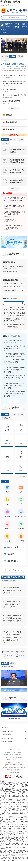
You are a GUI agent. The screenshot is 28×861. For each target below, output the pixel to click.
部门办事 (20, 414)
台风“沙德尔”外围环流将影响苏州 (14, 206)
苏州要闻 (12, 56)
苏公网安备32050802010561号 (15, 765)
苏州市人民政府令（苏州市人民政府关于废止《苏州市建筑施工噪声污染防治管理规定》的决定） (14, 314)
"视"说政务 (5, 143)
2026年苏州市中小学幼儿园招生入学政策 (17, 171)
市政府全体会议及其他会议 (17, 283)
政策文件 (6, 299)
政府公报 (15, 268)
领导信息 (14, 299)
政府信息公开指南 (7, 266)
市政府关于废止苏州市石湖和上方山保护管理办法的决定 (14, 326)
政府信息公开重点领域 (10, 280)
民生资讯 (20, 139)
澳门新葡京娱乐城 (10, 1)
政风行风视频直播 (7, 667)
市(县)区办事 (6, 418)
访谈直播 (12, 663)
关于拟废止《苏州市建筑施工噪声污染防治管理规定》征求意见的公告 (12, 590)
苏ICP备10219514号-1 (13, 760)
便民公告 (12, 139)
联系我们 (17, 749)
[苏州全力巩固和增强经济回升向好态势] (14, 135)
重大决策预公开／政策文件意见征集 (13, 577)
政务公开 (14, 253)
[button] (2, 242)
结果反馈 (12, 580)
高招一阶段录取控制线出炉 (11, 89)
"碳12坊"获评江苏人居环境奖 (11, 101)
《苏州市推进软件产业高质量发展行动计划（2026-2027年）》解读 (14, 378)
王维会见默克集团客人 (11, 220)
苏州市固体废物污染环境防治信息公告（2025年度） (17, 161)
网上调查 (5, 580)
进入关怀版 (4, 5)
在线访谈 (5, 663)
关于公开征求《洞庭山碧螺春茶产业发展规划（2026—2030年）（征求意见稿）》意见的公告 (12, 619)
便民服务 (5, 481)
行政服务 (22, 290)
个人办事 (5, 414)
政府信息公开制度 (7, 268)
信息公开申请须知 (7, 271)
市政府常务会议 (16, 336)
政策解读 (6, 336)
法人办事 (12, 414)
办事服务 (14, 407)
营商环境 (6, 287)
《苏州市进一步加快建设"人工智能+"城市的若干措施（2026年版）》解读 (14, 386)
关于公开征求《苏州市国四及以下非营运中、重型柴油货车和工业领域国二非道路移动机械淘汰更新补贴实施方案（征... (12, 637)
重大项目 (19, 287)
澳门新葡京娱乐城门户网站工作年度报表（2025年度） (17, 181)
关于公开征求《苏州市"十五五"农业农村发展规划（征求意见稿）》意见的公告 (12, 604)
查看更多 (22, 476)
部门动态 (5, 60)
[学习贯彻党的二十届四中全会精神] (14, 242)
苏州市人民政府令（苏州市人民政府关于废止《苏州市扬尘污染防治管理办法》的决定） (14, 308)
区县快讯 (20, 56)
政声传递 (5, 56)
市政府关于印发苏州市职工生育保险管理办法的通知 (14, 320)
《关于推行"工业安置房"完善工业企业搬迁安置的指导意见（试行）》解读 (14, 370)
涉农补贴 (12, 287)
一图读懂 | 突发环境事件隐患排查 (17, 151)
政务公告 (5, 139)
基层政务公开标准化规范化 (11, 290)
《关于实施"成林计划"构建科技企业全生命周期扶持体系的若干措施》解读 (14, 394)
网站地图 (10, 749)
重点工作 (6, 283)
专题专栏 (14, 697)
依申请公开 (16, 271)
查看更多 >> (14, 108)
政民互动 (14, 570)
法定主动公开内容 (18, 266)
